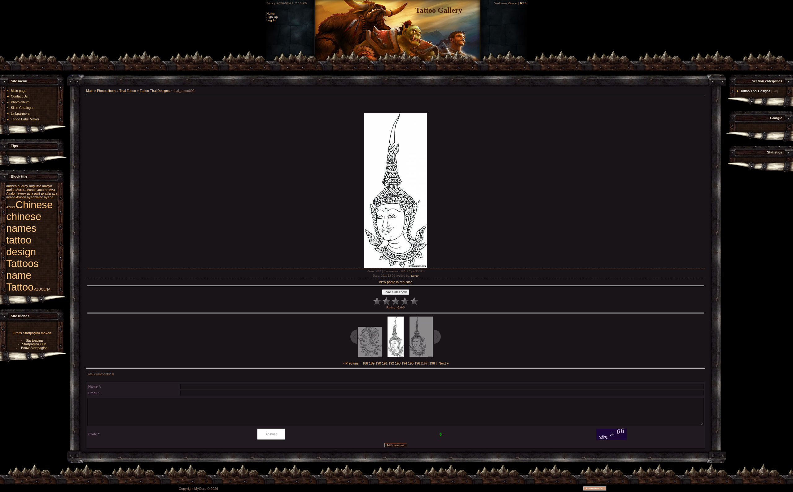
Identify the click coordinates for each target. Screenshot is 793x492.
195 (411, 363)
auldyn (47, 186)
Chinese (34, 204)
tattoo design (21, 245)
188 (365, 363)
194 (404, 363)
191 (385, 363)
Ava (52, 190)
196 (417, 363)
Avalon (11, 193)
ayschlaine (35, 197)
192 (391, 363)
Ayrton (21, 197)
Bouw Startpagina (34, 348)
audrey (23, 186)
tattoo (414, 275)
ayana (10, 197)
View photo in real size (395, 282)
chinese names (23, 222)
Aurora (21, 190)
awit (37, 193)
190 (378, 363)
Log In (271, 20)
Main (89, 91)
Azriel (10, 207)
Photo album (106, 91)
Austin (31, 190)
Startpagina (34, 340)
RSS (523, 3)
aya (54, 193)
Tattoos (22, 263)
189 (372, 363)
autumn (42, 190)
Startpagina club (34, 344)
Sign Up (272, 17)
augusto (35, 186)
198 (432, 363)
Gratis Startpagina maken (32, 333)
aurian (10, 190)
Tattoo (19, 287)
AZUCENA (42, 289)
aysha (48, 197)
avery (21, 193)
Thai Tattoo (127, 91)
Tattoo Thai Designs (155, 91)
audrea (11, 186)
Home (270, 13)
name (18, 275)
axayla (46, 193)
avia (30, 193)
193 (398, 363)
